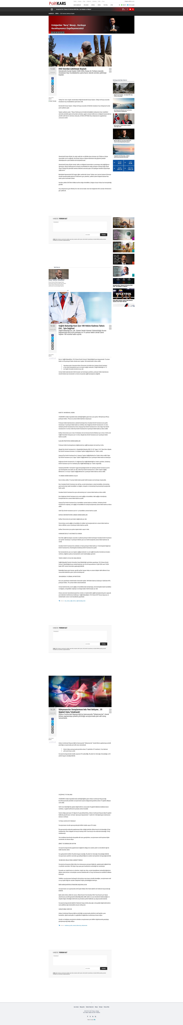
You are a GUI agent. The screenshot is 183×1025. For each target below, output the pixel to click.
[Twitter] (52, 81)
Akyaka (75, 1)
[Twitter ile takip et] (90, 1016)
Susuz (103, 1)
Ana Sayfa (76, 1007)
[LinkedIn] (52, 83)
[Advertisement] (84, 86)
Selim (99, 1)
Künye (96, 1007)
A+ (110, 69)
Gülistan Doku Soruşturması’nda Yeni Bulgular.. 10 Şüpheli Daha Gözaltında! (75, 9)
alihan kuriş (78, 925)
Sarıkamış (95, 1)
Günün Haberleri (90, 1007)
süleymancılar (84, 925)
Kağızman (89, 1)
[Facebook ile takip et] (87, 1016)
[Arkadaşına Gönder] (52, 86)
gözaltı (70, 925)
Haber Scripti (90, 1019)
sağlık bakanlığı (79, 601)
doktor (74, 601)
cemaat (74, 925)
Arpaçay (79, 1)
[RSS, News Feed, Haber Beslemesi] (93, 1016)
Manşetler (82, 1007)
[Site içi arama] (133, 9)
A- (110, 71)
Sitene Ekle (106, 1007)
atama (68, 601)
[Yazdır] (52, 89)
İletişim (101, 1007)
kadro (84, 601)
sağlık (71, 601)
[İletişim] (130, 9)
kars (65, 601)
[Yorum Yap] (52, 91)
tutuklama (67, 925)
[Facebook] (52, 78)
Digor (84, 1)
